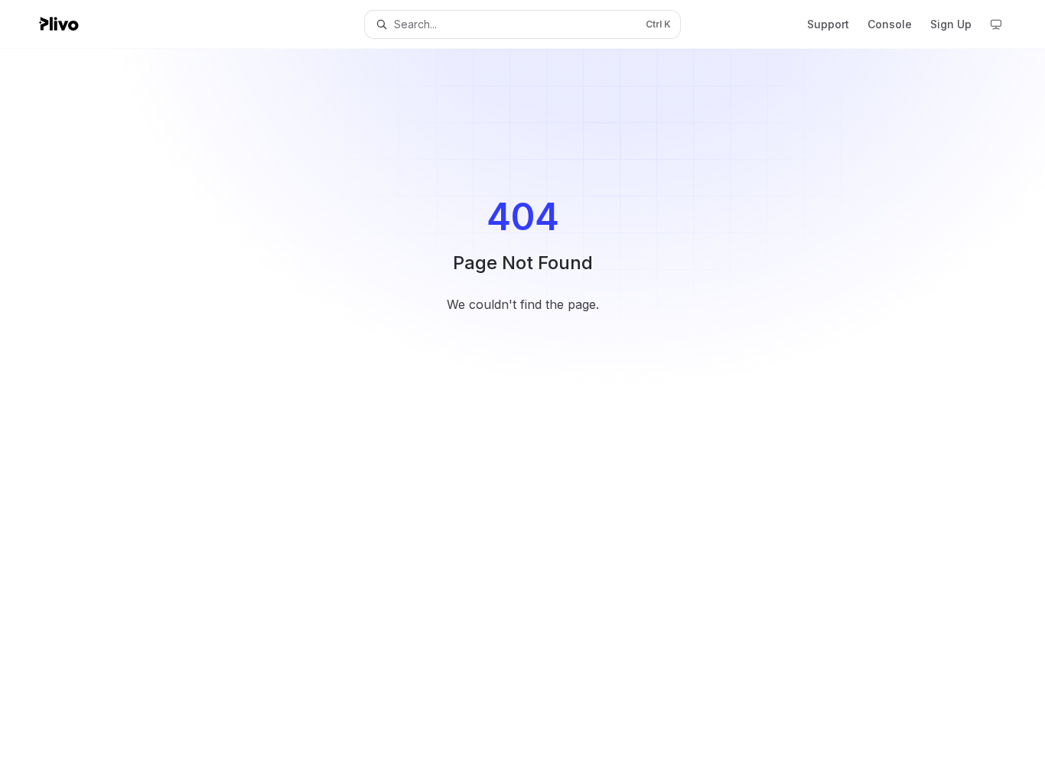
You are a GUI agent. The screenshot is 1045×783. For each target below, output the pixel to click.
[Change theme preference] (996, 24)
